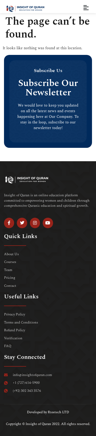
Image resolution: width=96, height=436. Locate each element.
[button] (86, 8)
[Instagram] (35, 223)
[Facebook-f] (9, 223)
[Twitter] (22, 223)
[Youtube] (48, 223)
